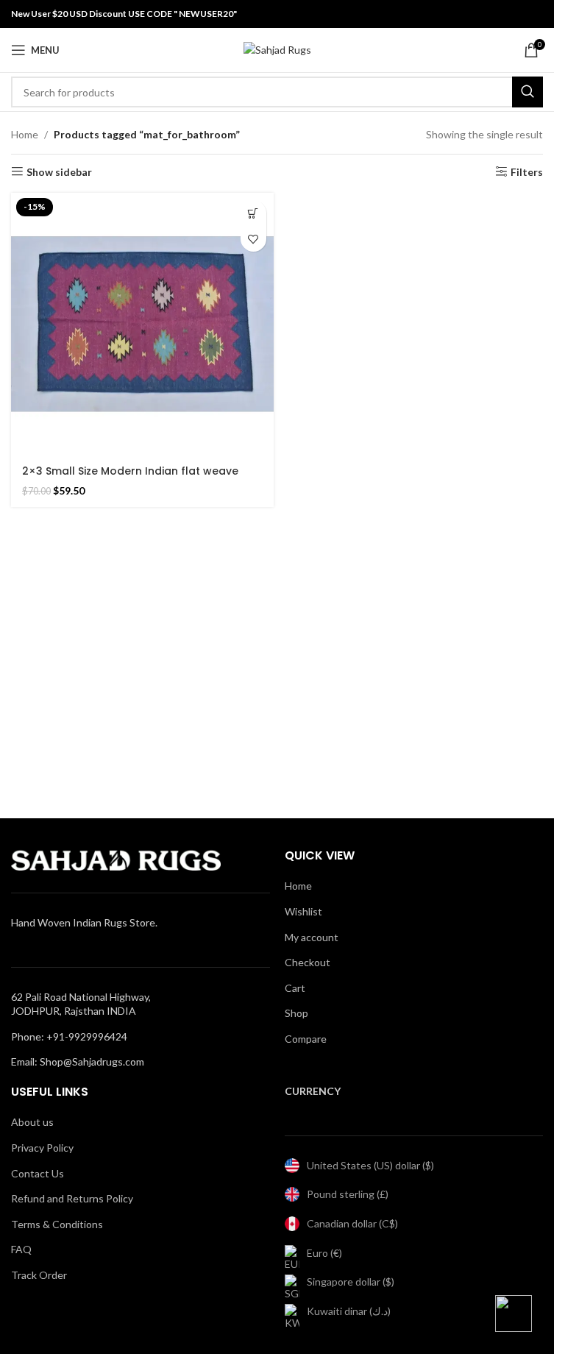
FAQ (21, 1249)
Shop (296, 1013)
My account (311, 937)
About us (32, 1122)
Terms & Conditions (57, 1224)
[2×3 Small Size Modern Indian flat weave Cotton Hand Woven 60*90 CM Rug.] (142, 324)
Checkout (307, 962)
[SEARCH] (527, 92)
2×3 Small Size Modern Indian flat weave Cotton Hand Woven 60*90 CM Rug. (130, 478)
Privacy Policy (42, 1147)
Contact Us (37, 1173)
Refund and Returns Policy (72, 1198)
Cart (295, 988)
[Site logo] (277, 49)
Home (24, 134)
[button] (253, 213)
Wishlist (303, 911)
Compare (306, 1038)
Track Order (39, 1275)
